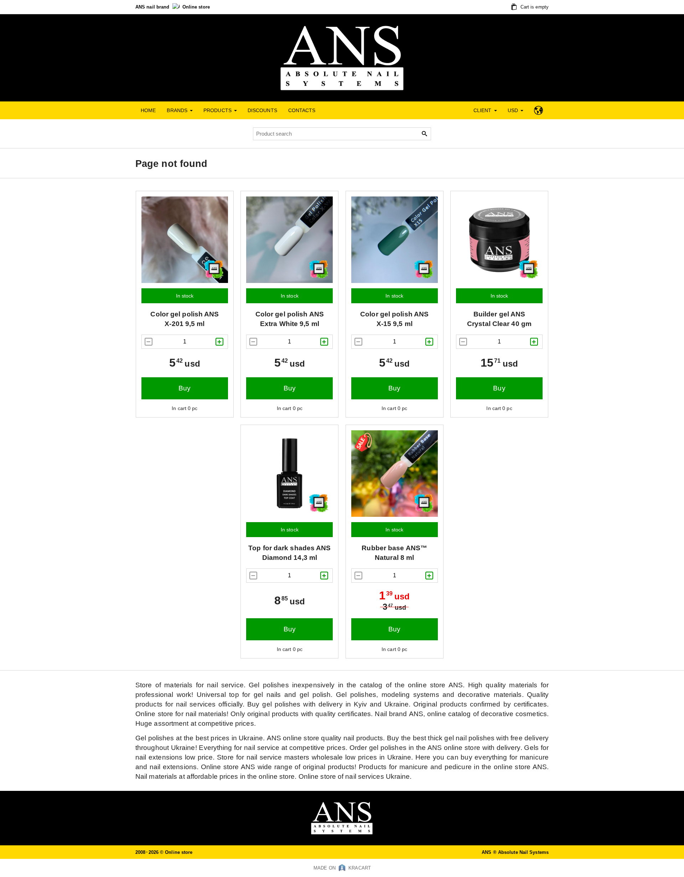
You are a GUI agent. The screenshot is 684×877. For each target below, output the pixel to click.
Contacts (302, 110)
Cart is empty (534, 7)
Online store (196, 7)
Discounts (262, 110)
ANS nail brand (153, 7)
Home (148, 110)
